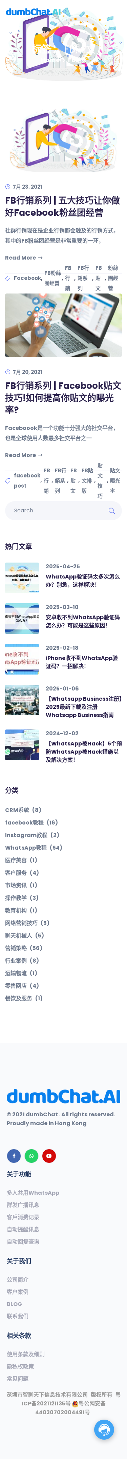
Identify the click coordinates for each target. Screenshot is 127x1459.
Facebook (27, 278)
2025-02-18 (62, 648)
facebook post (27, 480)
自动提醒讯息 (23, 1229)
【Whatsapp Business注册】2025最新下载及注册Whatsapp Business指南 (84, 707)
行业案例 (22, 961)
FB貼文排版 (87, 480)
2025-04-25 (63, 566)
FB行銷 (68, 278)
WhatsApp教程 (33, 848)
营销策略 (23, 948)
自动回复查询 (23, 1241)
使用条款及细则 (26, 1354)
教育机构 (21, 910)
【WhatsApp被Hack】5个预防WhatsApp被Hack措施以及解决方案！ (84, 752)
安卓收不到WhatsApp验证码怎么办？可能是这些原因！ (83, 621)
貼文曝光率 (115, 480)
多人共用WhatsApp (33, 1193)
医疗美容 (21, 860)
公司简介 (17, 1279)
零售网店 (22, 986)
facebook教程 (31, 823)
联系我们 (17, 1316)
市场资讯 (21, 885)
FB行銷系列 (83, 278)
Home (50, 60)
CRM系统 (23, 810)
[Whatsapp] (31, 1156)
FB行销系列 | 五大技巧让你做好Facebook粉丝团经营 (62, 206)
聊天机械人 (24, 936)
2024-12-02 (62, 733)
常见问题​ (17, 1379)
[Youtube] (49, 1156)
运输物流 (21, 973)
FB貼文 (99, 278)
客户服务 (22, 873)
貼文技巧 (100, 480)
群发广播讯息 (23, 1205)
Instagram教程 (32, 835)
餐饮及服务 (24, 998)
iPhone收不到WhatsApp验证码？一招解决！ (82, 662)
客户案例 (17, 1292)
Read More (20, 258)
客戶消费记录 (23, 1217)
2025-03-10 (62, 607)
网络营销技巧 (27, 923)
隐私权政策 (20, 1366)
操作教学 (22, 898)
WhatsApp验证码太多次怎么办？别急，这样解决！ (83, 581)
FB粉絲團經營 (52, 278)
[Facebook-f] (14, 1156)
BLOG (14, 1304)
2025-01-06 (62, 689)
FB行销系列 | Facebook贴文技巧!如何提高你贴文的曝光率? (63, 398)
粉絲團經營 (113, 278)
